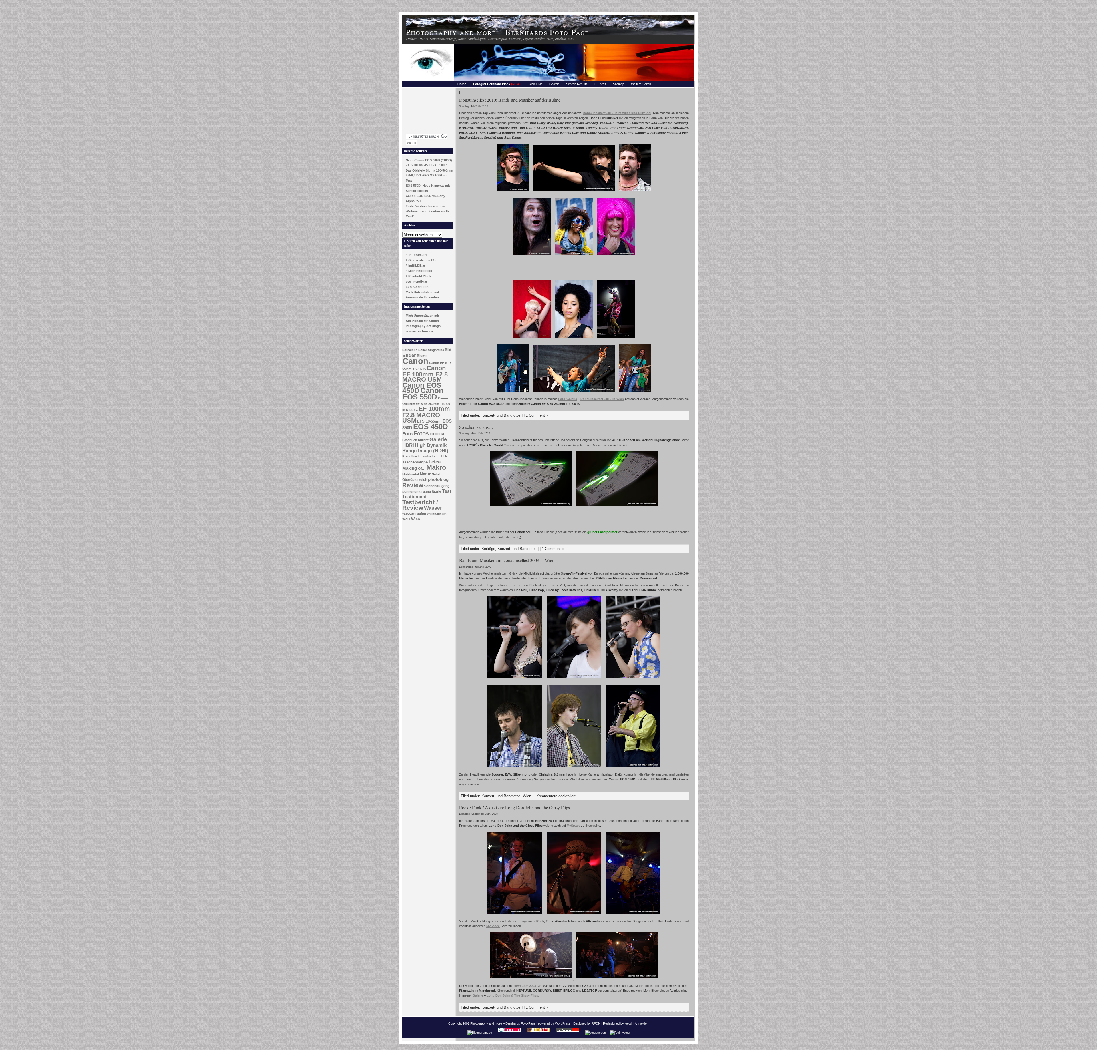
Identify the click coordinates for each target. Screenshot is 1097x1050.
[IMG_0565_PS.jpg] (617, 506)
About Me (536, 84)
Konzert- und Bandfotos (501, 415)
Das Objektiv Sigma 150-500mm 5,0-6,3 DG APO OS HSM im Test (429, 175)
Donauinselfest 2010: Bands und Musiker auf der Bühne (509, 100)
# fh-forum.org (417, 254)
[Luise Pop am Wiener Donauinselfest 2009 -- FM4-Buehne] (574, 678)
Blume (422, 356)
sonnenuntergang (416, 492)
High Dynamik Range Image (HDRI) (425, 448)
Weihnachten (437, 513)
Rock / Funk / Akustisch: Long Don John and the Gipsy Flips (514, 807)
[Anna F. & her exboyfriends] (635, 392)
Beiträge (488, 549)
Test (446, 491)
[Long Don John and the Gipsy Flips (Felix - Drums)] (531, 979)
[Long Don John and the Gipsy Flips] (574, 914)
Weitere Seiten (641, 84)
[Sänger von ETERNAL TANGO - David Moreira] (635, 191)
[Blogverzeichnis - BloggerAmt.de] (480, 1032)
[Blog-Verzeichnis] (509, 1032)
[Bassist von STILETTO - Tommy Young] (531, 255)
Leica (435, 462)
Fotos (421, 433)
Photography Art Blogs (423, 326)
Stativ (436, 492)
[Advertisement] (428, 109)
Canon (415, 361)
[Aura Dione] (616, 338)
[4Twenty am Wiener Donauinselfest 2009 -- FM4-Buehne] (633, 768)
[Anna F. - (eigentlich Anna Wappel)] (512, 392)
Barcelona (409, 350)
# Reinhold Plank (418, 276)
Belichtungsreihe (431, 350)
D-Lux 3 (412, 409)
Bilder (409, 355)
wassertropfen (414, 514)
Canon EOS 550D (422, 393)
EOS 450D (430, 426)
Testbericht (414, 496)
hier (538, 445)
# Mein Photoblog (419, 270)
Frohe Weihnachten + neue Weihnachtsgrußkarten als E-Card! (427, 211)
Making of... (413, 468)
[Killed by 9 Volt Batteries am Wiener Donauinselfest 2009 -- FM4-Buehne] (515, 768)
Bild (448, 350)
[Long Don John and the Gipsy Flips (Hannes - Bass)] (515, 914)
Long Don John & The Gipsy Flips (512, 995)
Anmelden (641, 1023)
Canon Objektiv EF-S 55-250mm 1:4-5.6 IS (426, 404)
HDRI (408, 445)
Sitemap (618, 84)
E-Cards (600, 84)
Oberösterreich (414, 480)
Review (412, 485)
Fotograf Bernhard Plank (497, 84)
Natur (425, 474)
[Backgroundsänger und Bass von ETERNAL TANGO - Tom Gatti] (512, 191)
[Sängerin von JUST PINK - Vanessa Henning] (531, 338)
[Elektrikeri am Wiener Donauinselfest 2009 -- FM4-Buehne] (574, 768)
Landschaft (429, 456)
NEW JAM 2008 (525, 985)
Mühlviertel (410, 474)
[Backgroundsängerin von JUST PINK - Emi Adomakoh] (574, 338)
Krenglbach (411, 456)
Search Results (577, 84)
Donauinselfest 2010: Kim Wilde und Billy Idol (617, 113)
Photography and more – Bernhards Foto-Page (497, 32)
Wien (415, 519)
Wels (406, 519)
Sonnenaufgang (436, 486)
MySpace (573, 825)
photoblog (438, 479)
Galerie (554, 84)
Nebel (436, 474)
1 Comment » (537, 415)
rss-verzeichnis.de (419, 331)
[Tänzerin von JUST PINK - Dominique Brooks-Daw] (616, 255)
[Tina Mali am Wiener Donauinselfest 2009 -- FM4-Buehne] (515, 678)
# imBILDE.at (415, 265)
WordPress (563, 1023)
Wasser (433, 508)
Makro (436, 467)
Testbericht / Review (420, 505)
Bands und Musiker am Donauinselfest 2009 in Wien (506, 560)
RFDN (596, 1023)
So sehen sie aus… (476, 427)
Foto (407, 434)
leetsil (628, 1023)
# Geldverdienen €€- (421, 260)
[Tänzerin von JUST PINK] (574, 255)
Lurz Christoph (417, 286)
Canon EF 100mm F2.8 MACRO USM (425, 373)
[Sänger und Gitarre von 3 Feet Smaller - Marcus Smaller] (574, 392)
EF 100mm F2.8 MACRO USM (426, 414)
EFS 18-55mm (429, 421)
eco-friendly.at (416, 281)
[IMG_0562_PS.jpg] (531, 506)
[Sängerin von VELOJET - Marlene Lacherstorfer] (574, 191)
